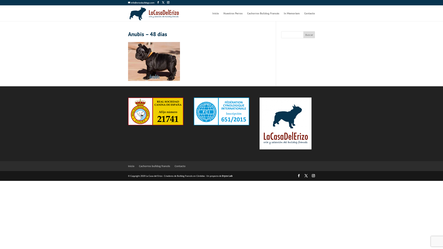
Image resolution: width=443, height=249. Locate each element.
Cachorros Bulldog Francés (263, 13)
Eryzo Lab (227, 175)
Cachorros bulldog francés (154, 166)
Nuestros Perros (233, 13)
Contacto (309, 13)
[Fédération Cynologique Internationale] (221, 124)
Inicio (215, 13)
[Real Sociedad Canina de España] (155, 124)
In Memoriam (292, 13)
